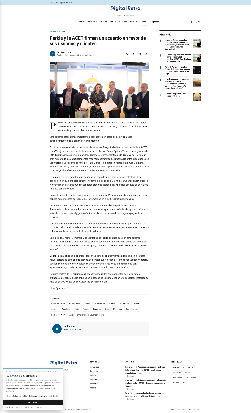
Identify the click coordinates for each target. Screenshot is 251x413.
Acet (63, 315)
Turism (86, 309)
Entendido (33, 402)
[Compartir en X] (126, 53)
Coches (54, 309)
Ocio (107, 309)
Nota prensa (100, 303)
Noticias (136, 303)
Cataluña (103, 22)
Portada (81, 22)
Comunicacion (132, 309)
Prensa (112, 303)
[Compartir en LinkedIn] (139, 53)
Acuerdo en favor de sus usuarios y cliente (86, 315)
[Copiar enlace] (146, 53)
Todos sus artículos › (73, 330)
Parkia (54, 315)
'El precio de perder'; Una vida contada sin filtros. (176, 95)
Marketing (117, 309)
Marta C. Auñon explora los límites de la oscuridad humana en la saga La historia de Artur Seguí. (177, 70)
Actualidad (92, 22)
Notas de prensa (58, 303)
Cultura (113, 22)
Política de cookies (194, 409)
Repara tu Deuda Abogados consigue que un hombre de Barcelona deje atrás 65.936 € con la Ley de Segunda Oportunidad (176, 44)
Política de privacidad (177, 409)
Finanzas (97, 309)
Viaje (77, 309)
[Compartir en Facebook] (133, 53)
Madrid (144, 22)
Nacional (176, 383)
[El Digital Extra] (125, 9)
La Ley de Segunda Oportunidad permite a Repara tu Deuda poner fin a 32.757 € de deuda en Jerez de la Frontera (177, 58)
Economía (134, 22)
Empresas (155, 22)
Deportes (123, 22)
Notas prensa (74, 303)
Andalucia (66, 309)
